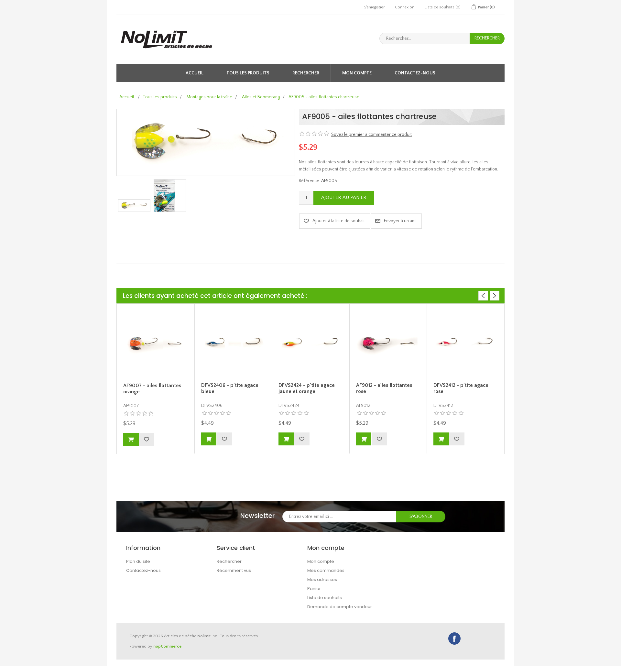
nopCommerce (167, 646)
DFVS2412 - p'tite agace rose (460, 388)
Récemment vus (234, 570)
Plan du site (138, 561)
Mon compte (357, 73)
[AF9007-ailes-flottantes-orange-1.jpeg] (155, 344)
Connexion (404, 7)
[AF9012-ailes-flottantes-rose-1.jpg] (388, 344)
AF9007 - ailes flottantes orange (152, 389)
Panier (314, 588)
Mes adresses (322, 579)
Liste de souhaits (324, 598)
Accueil (194, 73)
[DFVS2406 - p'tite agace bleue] (233, 344)
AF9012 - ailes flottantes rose (384, 388)
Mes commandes (325, 570)
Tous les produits (247, 73)
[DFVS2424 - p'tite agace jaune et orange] (310, 344)
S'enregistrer (374, 7)
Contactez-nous (415, 73)
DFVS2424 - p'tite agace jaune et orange (306, 388)
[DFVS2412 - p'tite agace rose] (465, 344)
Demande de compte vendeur (339, 607)
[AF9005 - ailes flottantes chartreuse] (134, 205)
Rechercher (305, 73)
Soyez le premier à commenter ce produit (371, 134)
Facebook (454, 638)
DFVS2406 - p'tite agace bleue (229, 388)
